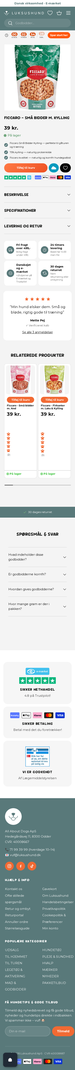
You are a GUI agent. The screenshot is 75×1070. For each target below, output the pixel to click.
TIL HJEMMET (16, 957)
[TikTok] (32, 866)
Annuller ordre (16, 922)
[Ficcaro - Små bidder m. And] (20, 379)
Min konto (50, 928)
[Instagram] (9, 866)
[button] (59, 12)
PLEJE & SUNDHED (58, 957)
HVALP (47, 963)
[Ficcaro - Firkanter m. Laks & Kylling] (54, 379)
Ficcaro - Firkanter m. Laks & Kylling (53, 407)
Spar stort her (59, 35)
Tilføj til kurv (26, 167)
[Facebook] (20, 866)
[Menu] (68, 12)
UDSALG (12, 950)
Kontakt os (13, 889)
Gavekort (49, 889)
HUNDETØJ (51, 950)
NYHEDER (50, 976)
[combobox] (37, 23)
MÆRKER (50, 970)
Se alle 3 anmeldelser (37, 332)
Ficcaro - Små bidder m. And (20, 407)
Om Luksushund (55, 896)
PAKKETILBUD (54, 983)
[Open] (10, 1060)
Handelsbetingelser (58, 902)
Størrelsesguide (17, 928)
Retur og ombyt (17, 909)
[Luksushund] (39, 816)
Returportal (14, 915)
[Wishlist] (50, 12)
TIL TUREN (13, 963)
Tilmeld (63, 1031)
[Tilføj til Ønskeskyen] (54, 167)
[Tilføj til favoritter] (65, 167)
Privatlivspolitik (53, 909)
